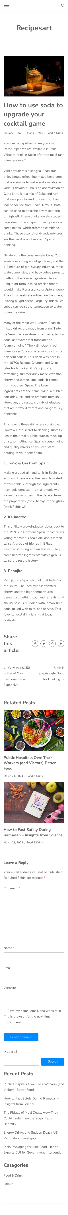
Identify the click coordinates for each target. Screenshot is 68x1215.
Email (9, 968)
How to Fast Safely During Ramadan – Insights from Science (33, 832)
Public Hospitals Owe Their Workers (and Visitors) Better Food (30, 763)
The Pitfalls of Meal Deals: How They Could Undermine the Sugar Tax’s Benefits (31, 1118)
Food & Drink (55, 133)
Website (10, 988)
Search (11, 1051)
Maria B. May (35, 133)
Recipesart (34, 28)
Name (9, 948)
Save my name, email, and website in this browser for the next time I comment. (34, 1016)
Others (9, 1184)
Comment (12, 888)
